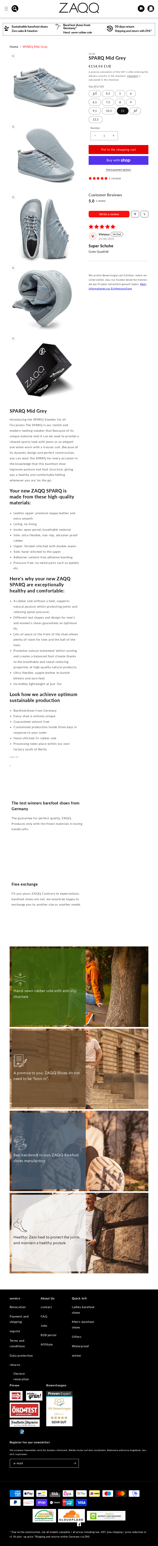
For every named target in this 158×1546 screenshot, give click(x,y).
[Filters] (135, 214)
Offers (77, 1336)
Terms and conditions (17, 1343)
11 (122, 110)
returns (15, 1364)
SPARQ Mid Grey (35, 46)
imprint (15, 1331)
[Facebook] (79, 1525)
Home (14, 46)
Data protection (21, 1355)
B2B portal (48, 1335)
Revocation (18, 1307)
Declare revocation (21, 1376)
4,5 (108, 93)
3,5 (95, 93)
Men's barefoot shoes (83, 1324)
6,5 (95, 102)
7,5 (108, 102)
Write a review (109, 214)
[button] (15, 8)
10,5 (109, 110)
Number (95, 128)
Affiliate (47, 1344)
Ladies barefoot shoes (83, 1309)
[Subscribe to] (74, 1463)
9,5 (95, 110)
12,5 (96, 119)
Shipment (132, 75)
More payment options (118, 169)
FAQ (44, 1316)
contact (46, 1307)
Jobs (44, 1325)
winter (77, 1355)
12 (135, 110)
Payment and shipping (19, 1319)
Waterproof (80, 1346)
